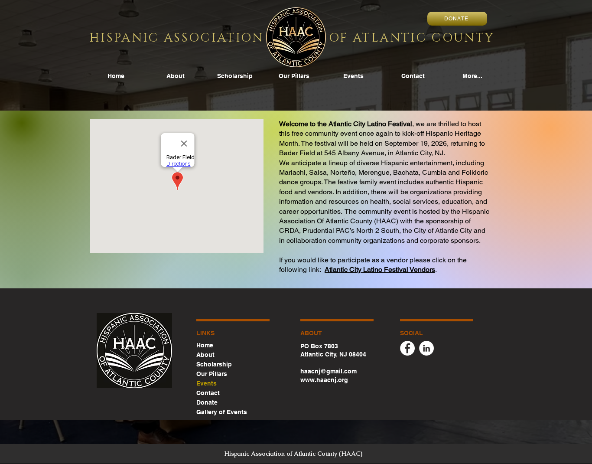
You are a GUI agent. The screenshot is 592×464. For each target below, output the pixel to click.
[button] (353, 76)
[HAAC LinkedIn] (426, 348)
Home (204, 345)
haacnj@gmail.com (328, 371)
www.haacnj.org (324, 379)
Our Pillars (211, 373)
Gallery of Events (221, 411)
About (205, 354)
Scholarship (214, 364)
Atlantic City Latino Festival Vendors (380, 269)
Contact (208, 392)
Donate (207, 402)
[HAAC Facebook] (407, 348)
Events (206, 383)
